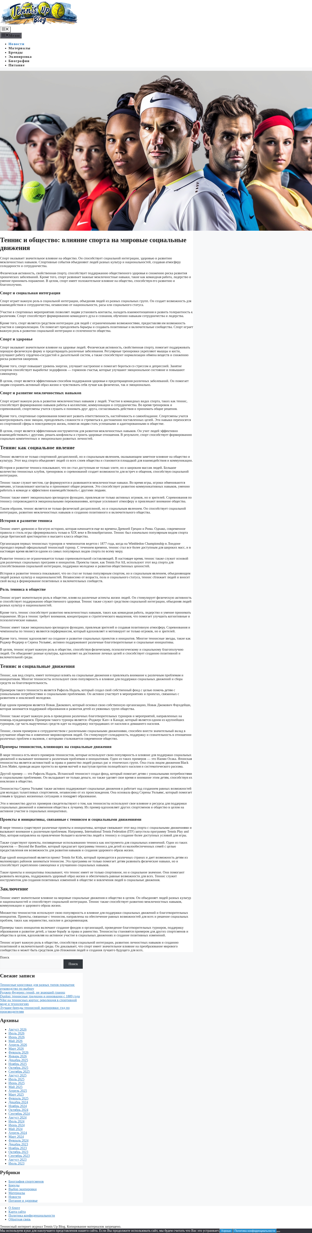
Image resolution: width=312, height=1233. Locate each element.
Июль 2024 (16, 1121)
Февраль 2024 (18, 1140)
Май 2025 (15, 1087)
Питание (16, 65)
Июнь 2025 (16, 1083)
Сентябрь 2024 (19, 1113)
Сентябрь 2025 (19, 1071)
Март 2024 (16, 1136)
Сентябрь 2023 (19, 1156)
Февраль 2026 (18, 1052)
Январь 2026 (17, 1056)
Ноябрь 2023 (17, 1148)
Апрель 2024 (17, 1133)
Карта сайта (17, 1211)
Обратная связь (19, 1219)
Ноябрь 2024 (17, 1106)
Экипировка (20, 57)
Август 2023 (17, 1159)
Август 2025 (17, 1075)
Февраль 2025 (18, 1098)
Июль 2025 (16, 1079)
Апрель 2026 (17, 1045)
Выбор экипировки (22, 1189)
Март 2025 (16, 1094)
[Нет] (278, 1231)
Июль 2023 (16, 1163)
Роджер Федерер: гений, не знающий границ (32, 992)
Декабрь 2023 (18, 1144)
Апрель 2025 (17, 1090)
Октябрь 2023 (18, 1152)
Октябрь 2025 (18, 1067)
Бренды (15, 52)
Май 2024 (15, 1129)
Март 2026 (16, 1048)
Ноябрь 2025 (17, 1064)
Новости (16, 44)
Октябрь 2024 (18, 1110)
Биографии (19, 61)
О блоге (14, 1208)
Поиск (4, 957)
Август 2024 (17, 1117)
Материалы (19, 48)
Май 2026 (15, 1041)
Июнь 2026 (16, 1037)
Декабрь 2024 (18, 1102)
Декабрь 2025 (18, 1060)
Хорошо (226, 1230)
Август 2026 (17, 1029)
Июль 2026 (16, 1033)
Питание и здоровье (23, 1200)
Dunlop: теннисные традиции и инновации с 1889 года (40, 996)
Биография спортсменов (26, 1181)
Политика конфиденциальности (31, 1215)
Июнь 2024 (16, 1125)
